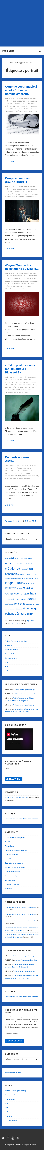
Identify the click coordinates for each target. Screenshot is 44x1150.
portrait (26, 106)
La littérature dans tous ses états (16, 850)
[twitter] (3, 1139)
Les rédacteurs (10, 880)
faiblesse (14, 281)
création (8, 106)
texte (18, 289)
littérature (16, 284)
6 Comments (18, 278)
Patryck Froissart (20, 599)
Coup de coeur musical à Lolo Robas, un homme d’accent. (21, 90)
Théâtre (17, 473)
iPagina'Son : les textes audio (14, 867)
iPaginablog (8, 51)
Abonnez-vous (14, 1041)
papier (17, 594)
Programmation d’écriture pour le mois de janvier (21, 914)
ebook (30, 569)
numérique (9, 594)
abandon (7, 558)
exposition (21, 574)
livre (7, 587)
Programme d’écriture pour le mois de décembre (20, 921)
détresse (24, 569)
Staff (6, 662)
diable (7, 281)
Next (37, 521)
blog (14, 564)
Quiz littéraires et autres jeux (14, 863)
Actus (13, 286)
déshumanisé (33, 281)
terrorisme (12, 609)
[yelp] (18, 1139)
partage (16, 106)
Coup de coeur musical (28, 101)
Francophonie (9, 846)
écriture (22, 385)
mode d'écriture (27, 473)
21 (33, 521)
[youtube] (13, 1139)
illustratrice (11, 578)
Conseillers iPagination (12, 884)
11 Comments (23, 471)
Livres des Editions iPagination (15, 837)
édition (30, 614)
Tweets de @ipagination (13, 1073)
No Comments (15, 103)
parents (23, 594)
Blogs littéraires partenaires (14, 859)
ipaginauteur (10, 289)
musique (34, 106)
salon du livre (30, 604)
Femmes (28, 574)
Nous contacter (10, 654)
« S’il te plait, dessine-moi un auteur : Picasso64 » (20, 368)
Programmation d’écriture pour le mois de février (20, 907)
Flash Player (15, 623)
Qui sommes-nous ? (11, 658)
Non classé (8, 888)
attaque (30, 558)
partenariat (9, 599)
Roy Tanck (30, 620)
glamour (32, 197)
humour (35, 574)
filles (34, 192)
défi (21, 106)
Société (8, 284)
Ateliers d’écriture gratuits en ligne (16, 641)
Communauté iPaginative (13, 876)
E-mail (7, 768)
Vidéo (20, 109)
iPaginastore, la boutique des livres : (17, 797)
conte (30, 564)
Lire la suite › (10, 161)
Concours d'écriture (11, 854)
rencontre (9, 109)
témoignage (13, 385)
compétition (18, 111)
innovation (17, 578)
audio (34, 103)
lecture (31, 284)
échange (25, 392)
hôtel (6, 578)
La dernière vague (29, 583)
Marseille (19, 588)
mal (36, 278)
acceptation (23, 281)
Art (15, 109)
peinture (17, 392)
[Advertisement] (22, 23)
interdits (22, 578)
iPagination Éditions (11, 649)
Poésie (7, 286)
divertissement (28, 109)
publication (9, 604)
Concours (19, 564)
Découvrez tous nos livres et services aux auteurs (21, 819)
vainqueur (33, 111)
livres (13, 588)
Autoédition (8, 645)
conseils (25, 564)
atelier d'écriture (21, 558)
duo (27, 197)
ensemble (19, 286)
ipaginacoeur (32, 578)
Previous (8, 521)
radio (26, 111)
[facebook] (8, 1139)
